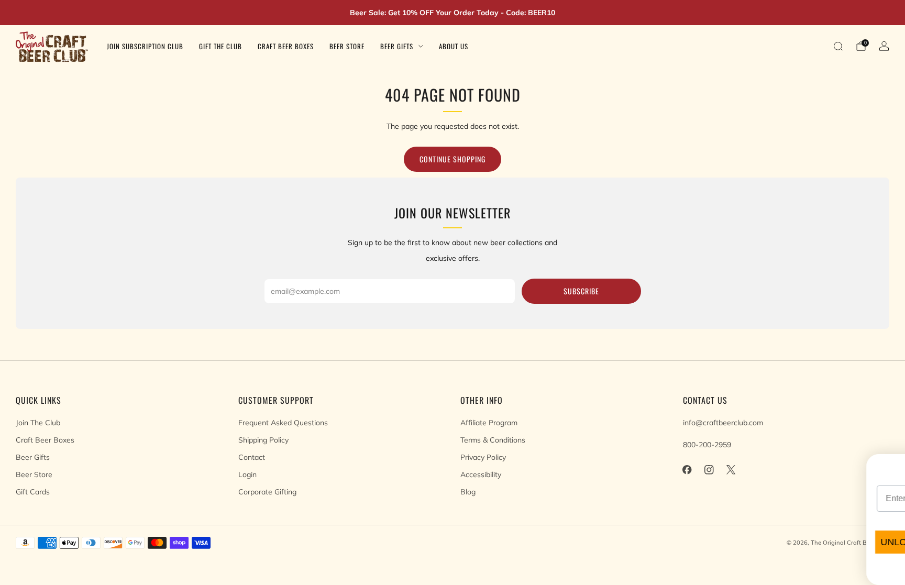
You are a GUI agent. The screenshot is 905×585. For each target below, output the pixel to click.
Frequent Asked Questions (283, 422)
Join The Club (38, 422)
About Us (453, 46)
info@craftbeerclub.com (723, 422)
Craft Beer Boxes (286, 46)
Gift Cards (33, 491)
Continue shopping (452, 158)
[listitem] (452, 12)
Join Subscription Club (145, 46)
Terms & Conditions (492, 440)
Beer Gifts (396, 46)
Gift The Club (220, 46)
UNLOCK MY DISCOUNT (621, 542)
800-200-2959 (707, 444)
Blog (468, 491)
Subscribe (581, 290)
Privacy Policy (483, 457)
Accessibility (480, 474)
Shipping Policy (263, 440)
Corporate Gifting (267, 491)
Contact (251, 457)
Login (247, 474)
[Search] (838, 46)
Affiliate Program (488, 422)
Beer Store (347, 46)
